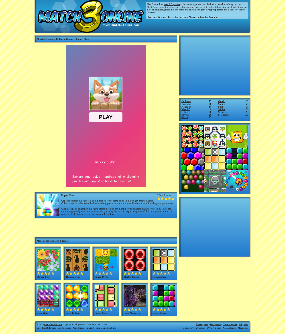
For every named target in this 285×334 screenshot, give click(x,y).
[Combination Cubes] (164, 269)
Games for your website (194, 328)
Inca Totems (159, 17)
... (217, 17)
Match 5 (185, 109)
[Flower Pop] (48, 269)
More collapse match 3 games (52, 240)
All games (243, 324)
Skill (220, 106)
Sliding (222, 109)
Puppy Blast (82, 39)
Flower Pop (43, 276)
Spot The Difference (46, 328)
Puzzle (184, 117)
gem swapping (208, 9)
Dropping (186, 104)
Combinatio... (160, 276)
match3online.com (53, 324)
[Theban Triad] (77, 269)
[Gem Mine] (48, 305)
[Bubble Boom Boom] (192, 190)
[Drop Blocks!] (164, 305)
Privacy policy (214, 328)
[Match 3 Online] (90, 31)
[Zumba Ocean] (237, 190)
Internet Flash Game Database (101, 328)
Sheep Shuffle (174, 17)
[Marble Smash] (135, 269)
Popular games (230, 324)
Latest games (202, 324)
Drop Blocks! (160, 313)
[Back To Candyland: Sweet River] (77, 305)
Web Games (78, 328)
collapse (240, 9)
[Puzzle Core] (106, 305)
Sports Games (64, 328)
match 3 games (172, 4)
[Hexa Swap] (192, 168)
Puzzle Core (101, 313)
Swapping (223, 114)
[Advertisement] (106, 227)
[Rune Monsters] (135, 305)
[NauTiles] (215, 190)
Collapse (186, 101)
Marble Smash (131, 276)
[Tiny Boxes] (237, 146)
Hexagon (186, 106)
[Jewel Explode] (192, 146)
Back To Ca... (73, 313)
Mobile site (243, 328)
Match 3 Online (45, 39)
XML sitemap (229, 328)
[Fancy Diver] (106, 269)
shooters (179, 9)
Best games (215, 324)
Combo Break (207, 17)
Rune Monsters (191, 17)
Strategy (223, 112)
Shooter (222, 104)
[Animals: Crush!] (215, 146)
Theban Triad (73, 276)
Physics (185, 114)
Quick (221, 101)
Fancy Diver (101, 276)
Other (184, 112)
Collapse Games (64, 39)
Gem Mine (42, 313)
